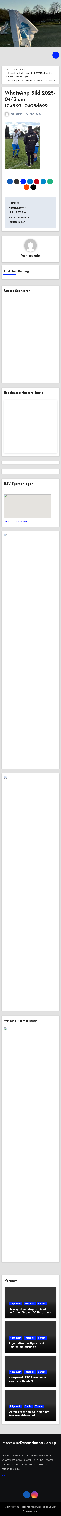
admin (18, 114)
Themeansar (30, 1511)
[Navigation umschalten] (4, 55)
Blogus (47, 1506)
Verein (41, 1303)
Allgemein (15, 1303)
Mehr (4, 1475)
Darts (28, 1406)
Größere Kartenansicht (15, 521)
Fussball (29, 1303)
